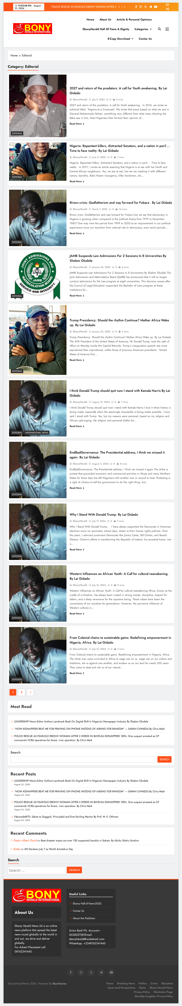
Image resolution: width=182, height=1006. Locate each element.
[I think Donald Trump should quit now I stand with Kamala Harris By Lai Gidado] (37, 408)
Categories (141, 29)
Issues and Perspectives (121, 987)
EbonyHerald (80, 99)
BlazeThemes (59, 983)
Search (15, 752)
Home (90, 19)
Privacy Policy (142, 992)
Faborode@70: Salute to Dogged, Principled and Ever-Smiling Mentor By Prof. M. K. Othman (83, 10)
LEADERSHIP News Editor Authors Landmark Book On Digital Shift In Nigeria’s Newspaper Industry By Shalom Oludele (81, 721)
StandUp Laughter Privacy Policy (154, 996)
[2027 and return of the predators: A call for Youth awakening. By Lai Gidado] (37, 106)
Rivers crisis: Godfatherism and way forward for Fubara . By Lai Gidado (121, 202)
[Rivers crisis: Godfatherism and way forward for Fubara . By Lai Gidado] (37, 218)
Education (167, 983)
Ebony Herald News (161, 987)
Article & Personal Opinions (134, 19)
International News (36, 432)
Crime (154, 983)
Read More (76, 123)
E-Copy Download (119, 39)
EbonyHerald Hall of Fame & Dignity (106, 29)
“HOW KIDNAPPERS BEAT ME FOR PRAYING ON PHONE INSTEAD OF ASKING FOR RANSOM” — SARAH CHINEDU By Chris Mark (89, 729)
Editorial (17, 133)
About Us (105, 19)
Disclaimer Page (163, 992)
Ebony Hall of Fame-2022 (87, 903)
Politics (143, 983)
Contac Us (145, 39)
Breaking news (126, 983)
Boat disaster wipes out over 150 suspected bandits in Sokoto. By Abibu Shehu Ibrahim (90, 840)
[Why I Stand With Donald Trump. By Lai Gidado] (37, 532)
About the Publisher (84, 918)
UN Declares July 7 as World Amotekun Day (48, 849)
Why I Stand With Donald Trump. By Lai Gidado (104, 514)
